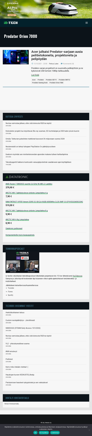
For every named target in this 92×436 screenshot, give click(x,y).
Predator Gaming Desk (39, 83)
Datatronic (17, 177)
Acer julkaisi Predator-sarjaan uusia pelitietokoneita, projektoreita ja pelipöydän (57, 55)
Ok (35, 433)
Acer (34, 80)
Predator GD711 (51, 80)
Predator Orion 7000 (56, 83)
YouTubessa (77, 276)
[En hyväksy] (89, 430)
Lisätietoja (55, 433)
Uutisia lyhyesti (14, 116)
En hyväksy (44, 433)
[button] (86, 23)
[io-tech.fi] (11, 23)
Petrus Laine (53, 64)
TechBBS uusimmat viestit (20, 305)
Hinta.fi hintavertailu (11, 404)
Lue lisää (35, 75)
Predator (41, 80)
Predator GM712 (64, 80)
